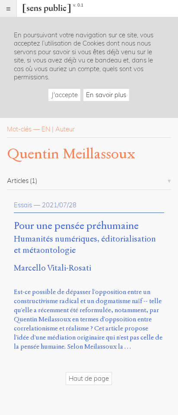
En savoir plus (106, 95)
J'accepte (64, 95)
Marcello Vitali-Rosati (52, 268)
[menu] (8, 8)
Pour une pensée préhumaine (76, 226)
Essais (23, 205)
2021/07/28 (59, 205)
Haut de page (89, 378)
